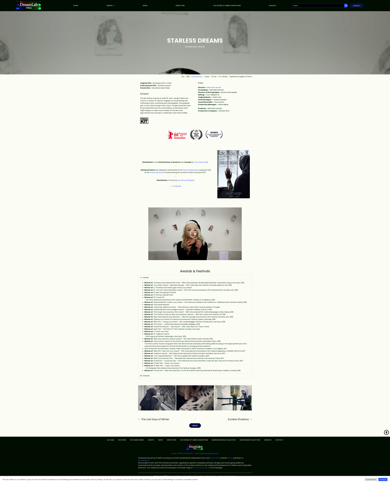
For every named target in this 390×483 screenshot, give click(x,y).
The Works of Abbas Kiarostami (227, 5)
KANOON (272, 5)
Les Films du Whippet (185, 180)
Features (122, 440)
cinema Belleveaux (190, 170)
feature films (215, 458)
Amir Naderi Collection (250, 440)
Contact (279, 440)
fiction (230, 458)
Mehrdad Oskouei (214, 87)
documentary (143, 460)
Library (109, 5)
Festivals (146, 376)
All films (110, 440)
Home (75, 5)
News (145, 5)
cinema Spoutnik (156, 172)
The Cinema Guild (201, 162)
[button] (195, 234)
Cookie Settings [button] (371, 479)
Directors (180, 5)
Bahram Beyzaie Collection (224, 440)
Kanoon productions (201, 468)
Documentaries (137, 440)
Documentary (197, 76)
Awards (146, 277)
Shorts (151, 440)
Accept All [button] (383, 479)
